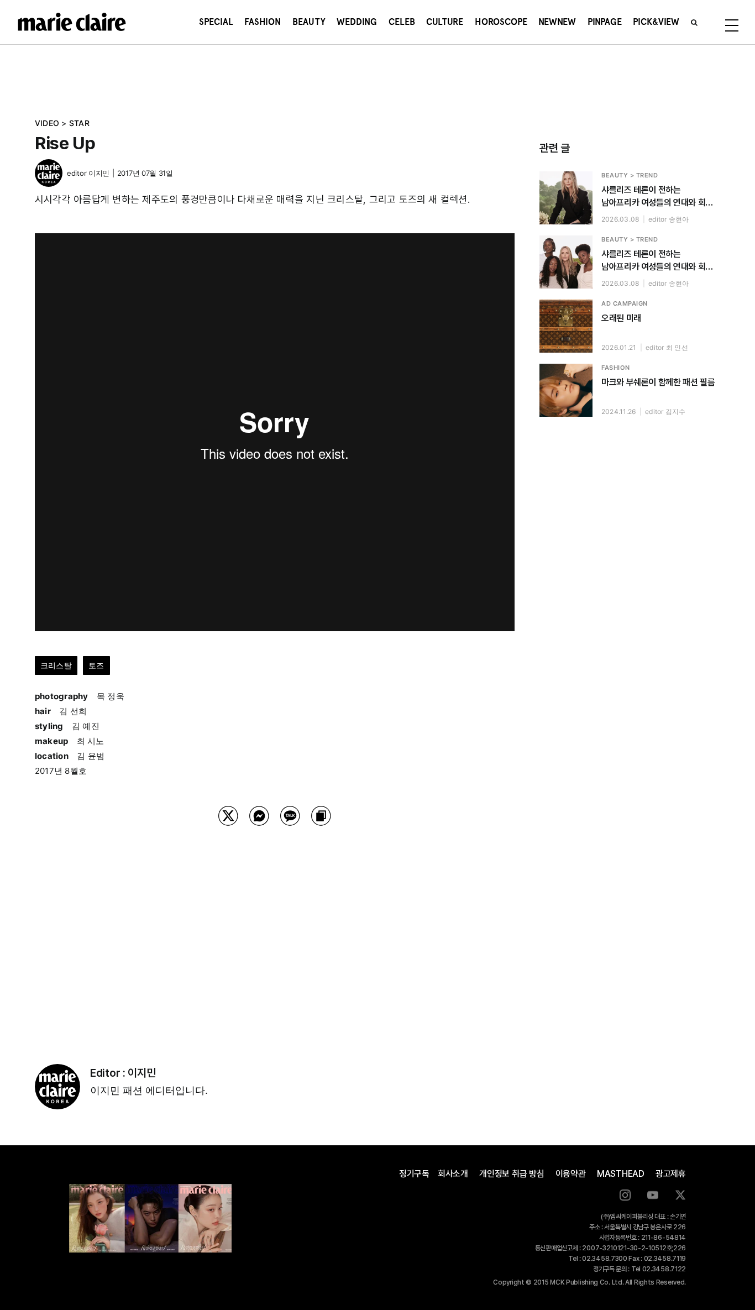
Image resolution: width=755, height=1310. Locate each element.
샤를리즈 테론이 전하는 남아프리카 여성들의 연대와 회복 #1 (657, 261)
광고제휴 (671, 1173)
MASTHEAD (620, 1173)
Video (47, 123)
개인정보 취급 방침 (511, 1173)
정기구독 (414, 1173)
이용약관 (570, 1173)
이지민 (98, 173)
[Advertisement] (275, 930)
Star (79, 123)
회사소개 (453, 1173)
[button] (694, 22)
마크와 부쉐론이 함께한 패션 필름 (658, 382)
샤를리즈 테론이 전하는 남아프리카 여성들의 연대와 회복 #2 (657, 197)
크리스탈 (56, 665)
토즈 (96, 665)
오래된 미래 (621, 318)
